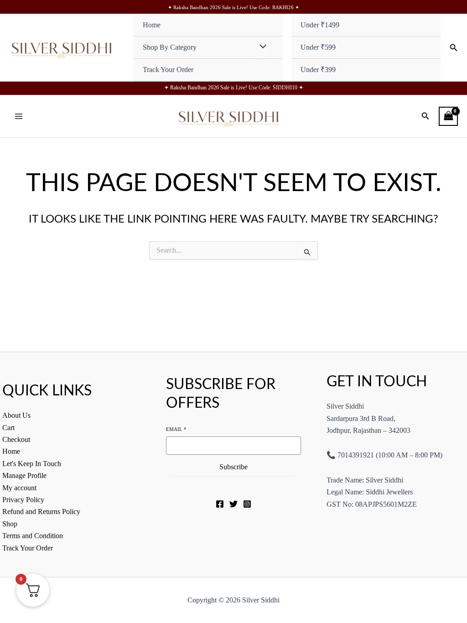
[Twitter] (233, 504)
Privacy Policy (23, 500)
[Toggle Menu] (260, 47)
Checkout (16, 439)
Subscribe (233, 467)
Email (176, 429)
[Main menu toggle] (18, 116)
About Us (16, 415)
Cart (8, 427)
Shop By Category (170, 47)
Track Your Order (168, 69)
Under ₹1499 (320, 25)
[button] (454, 48)
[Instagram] (247, 504)
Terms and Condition (32, 536)
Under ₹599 (318, 47)
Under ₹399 (318, 69)
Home (152, 25)
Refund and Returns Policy (41, 511)
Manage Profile (24, 475)
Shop (9, 524)
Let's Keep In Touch (31, 463)
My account (19, 488)
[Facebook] (220, 504)
